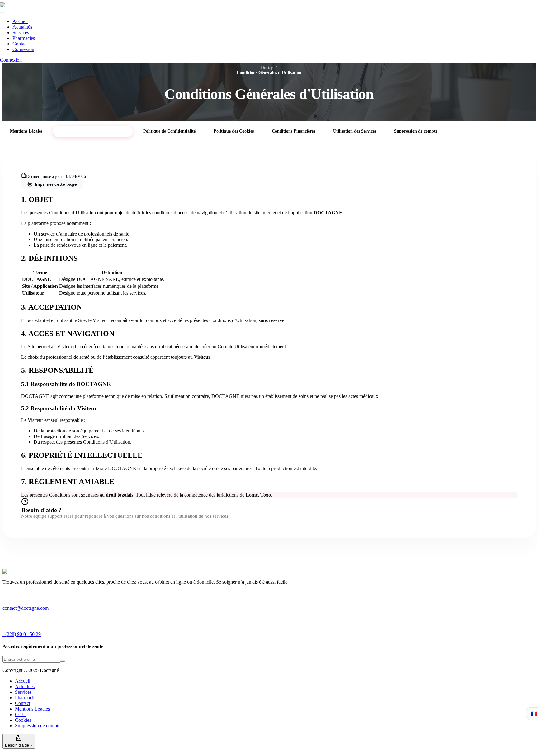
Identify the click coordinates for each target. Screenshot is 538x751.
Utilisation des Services (354, 131)
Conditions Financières (293, 131)
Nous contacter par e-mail (481, 508)
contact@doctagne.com (25, 608)
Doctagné (269, 67)
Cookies (23, 720)
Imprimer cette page (56, 184)
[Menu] (2, 12)
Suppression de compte (415, 131)
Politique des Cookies (234, 131)
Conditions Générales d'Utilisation (92, 131)
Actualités (22, 27)
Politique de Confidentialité (169, 131)
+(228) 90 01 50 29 (21, 634)
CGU (20, 714)
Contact (20, 43)
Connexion (23, 49)
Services (20, 32)
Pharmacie (25, 697)
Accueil (20, 21)
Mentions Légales (26, 131)
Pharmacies (23, 38)
